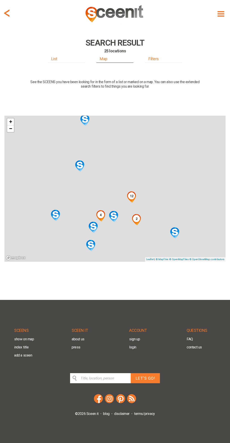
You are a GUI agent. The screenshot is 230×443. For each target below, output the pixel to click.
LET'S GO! (145, 378)
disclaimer (122, 414)
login (132, 347)
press (76, 347)
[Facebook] (98, 402)
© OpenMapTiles (179, 259)
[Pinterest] (120, 402)
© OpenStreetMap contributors (206, 259)
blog (106, 414)
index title (21, 347)
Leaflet (150, 259)
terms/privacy (144, 414)
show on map (24, 339)
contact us (194, 347)
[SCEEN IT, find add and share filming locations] (115, 24)
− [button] (10, 128)
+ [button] (10, 121)
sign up (134, 339)
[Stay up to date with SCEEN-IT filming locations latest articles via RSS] (131, 402)
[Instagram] (109, 402)
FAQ (190, 339)
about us (78, 339)
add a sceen (23, 355)
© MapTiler (162, 259)
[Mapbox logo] (16, 257)
